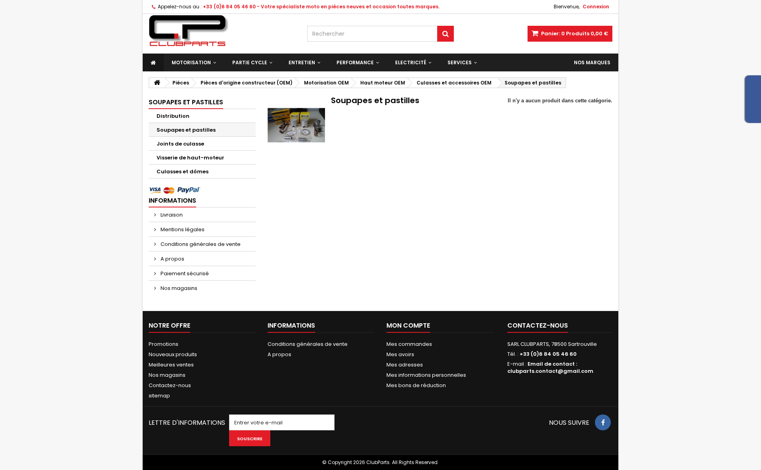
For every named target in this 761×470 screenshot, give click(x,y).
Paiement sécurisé (184, 273)
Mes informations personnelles (426, 375)
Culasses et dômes (182, 171)
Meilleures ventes (171, 364)
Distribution (173, 116)
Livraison (171, 215)
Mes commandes (409, 344)
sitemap (159, 395)
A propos (171, 259)
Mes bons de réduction (416, 385)
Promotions (163, 344)
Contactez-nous (170, 385)
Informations (172, 200)
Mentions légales (182, 229)
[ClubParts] (222, 31)
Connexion (596, 6)
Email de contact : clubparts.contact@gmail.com (550, 367)
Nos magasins (178, 288)
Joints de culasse (180, 144)
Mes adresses (404, 364)
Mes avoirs (400, 354)
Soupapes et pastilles (186, 130)
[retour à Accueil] (156, 83)
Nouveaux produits (173, 354)
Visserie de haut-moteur (190, 157)
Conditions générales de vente (200, 244)
